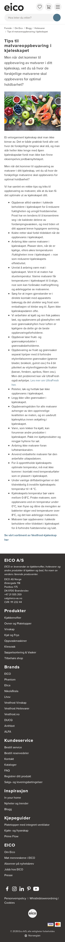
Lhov (7, 697)
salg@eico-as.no (13, 598)
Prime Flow (11, 836)
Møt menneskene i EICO (19, 858)
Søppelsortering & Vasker (20, 652)
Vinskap (9, 629)
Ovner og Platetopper (17, 623)
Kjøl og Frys (11, 635)
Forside (8, 28)
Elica (7, 685)
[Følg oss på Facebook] (7, 889)
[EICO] (32, 913)
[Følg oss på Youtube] (36, 889)
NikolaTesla (11, 691)
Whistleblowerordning (43, 898)
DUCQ (8, 720)
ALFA (7, 731)
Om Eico (9, 852)
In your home (12, 797)
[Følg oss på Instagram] (14, 889)
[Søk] (57, 17)
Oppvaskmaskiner (15, 641)
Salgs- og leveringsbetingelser (23, 782)
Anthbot (9, 726)
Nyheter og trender (16, 803)
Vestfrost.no (12, 714)
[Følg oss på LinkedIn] (22, 889)
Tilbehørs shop (13, 658)
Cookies (9, 903)
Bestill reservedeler (16, 753)
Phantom (10, 679)
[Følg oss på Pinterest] (29, 889)
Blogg (8, 809)
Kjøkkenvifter (12, 618)
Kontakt (9, 759)
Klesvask (9, 646)
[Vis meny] (58, 7)
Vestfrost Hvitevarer (16, 708)
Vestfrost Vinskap (15, 703)
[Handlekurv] (49, 7)
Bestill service (13, 747)
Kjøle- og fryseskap (16, 830)
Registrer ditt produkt (17, 776)
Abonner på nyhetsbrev (19, 864)
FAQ (7, 770)
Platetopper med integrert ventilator (26, 825)
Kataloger (10, 765)
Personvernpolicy (15, 898)
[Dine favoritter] (40, 7)
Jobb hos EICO (13, 869)
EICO (7, 674)
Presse (8, 875)
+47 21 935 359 (12, 594)
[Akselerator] (19, 7)
